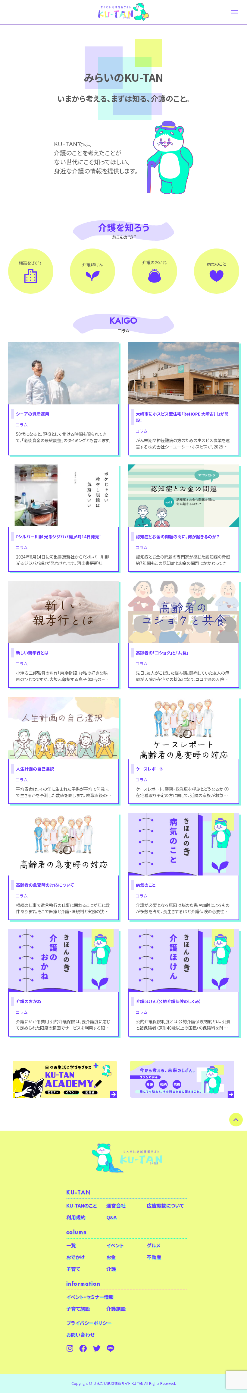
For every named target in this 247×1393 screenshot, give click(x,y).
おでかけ (75, 1257)
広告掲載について (165, 1205)
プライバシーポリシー (88, 1322)
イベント (115, 1245)
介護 (111, 1268)
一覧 (71, 1245)
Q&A (111, 1217)
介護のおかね (154, 262)
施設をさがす (31, 263)
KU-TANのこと (81, 1205)
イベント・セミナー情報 (90, 1296)
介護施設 (116, 1308)
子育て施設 (78, 1308)
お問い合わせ (80, 1334)
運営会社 (116, 1205)
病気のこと (216, 264)
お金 (111, 1257)
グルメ (153, 1245)
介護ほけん (92, 264)
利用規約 (76, 1217)
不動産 (154, 1257)
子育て (73, 1268)
